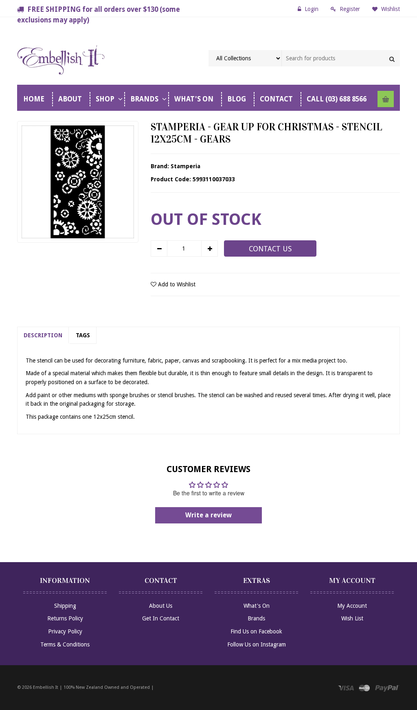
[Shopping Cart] (385, 99)
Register (350, 9)
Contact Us (270, 249)
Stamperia (185, 166)
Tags (83, 335)
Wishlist (390, 9)
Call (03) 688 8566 (337, 99)
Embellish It (45, 687)
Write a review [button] (208, 515)
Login (311, 9)
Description (43, 335)
